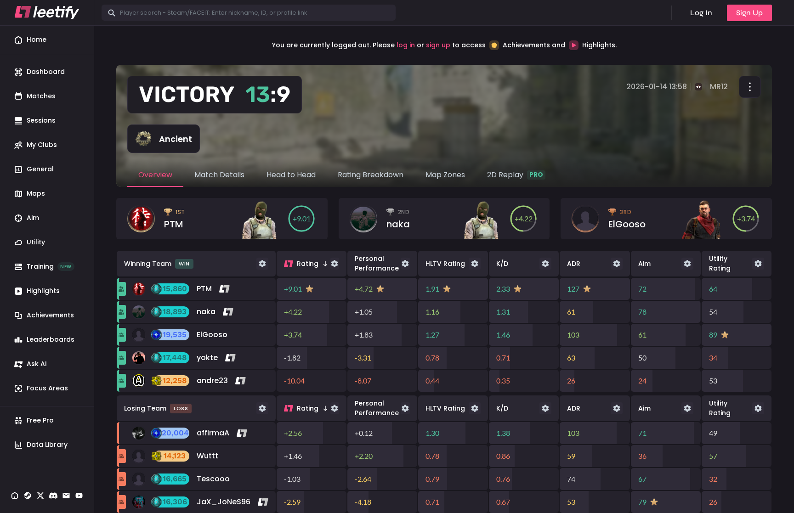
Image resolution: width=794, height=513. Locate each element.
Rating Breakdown (370, 174)
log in (406, 45)
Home (36, 39)
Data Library (47, 444)
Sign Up (749, 12)
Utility (36, 242)
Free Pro (40, 420)
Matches (41, 96)
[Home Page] (14, 496)
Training (49, 266)
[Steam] (27, 496)
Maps (36, 193)
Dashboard (46, 71)
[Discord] (53, 496)
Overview (155, 174)
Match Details (219, 174)
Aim (33, 217)
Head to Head (291, 174)
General (40, 169)
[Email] (66, 496)
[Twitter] (40, 496)
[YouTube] (79, 496)
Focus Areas (47, 388)
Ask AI (37, 363)
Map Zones (445, 174)
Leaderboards (50, 339)
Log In (701, 12)
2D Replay (515, 174)
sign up (438, 45)
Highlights (43, 290)
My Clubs (42, 144)
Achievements (50, 315)
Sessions (41, 120)
